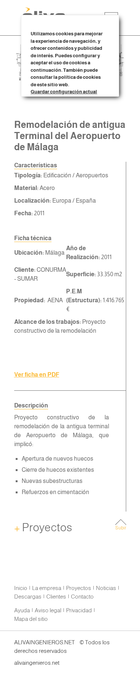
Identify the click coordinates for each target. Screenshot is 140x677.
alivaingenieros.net (36, 663)
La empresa (46, 588)
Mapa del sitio (31, 619)
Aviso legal (48, 610)
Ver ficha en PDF (36, 374)
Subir (120, 528)
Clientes (56, 596)
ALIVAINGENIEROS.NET (44, 642)
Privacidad (79, 610)
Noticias (106, 588)
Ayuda (22, 610)
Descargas (27, 596)
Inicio (20, 588)
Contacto (82, 596)
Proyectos (43, 527)
